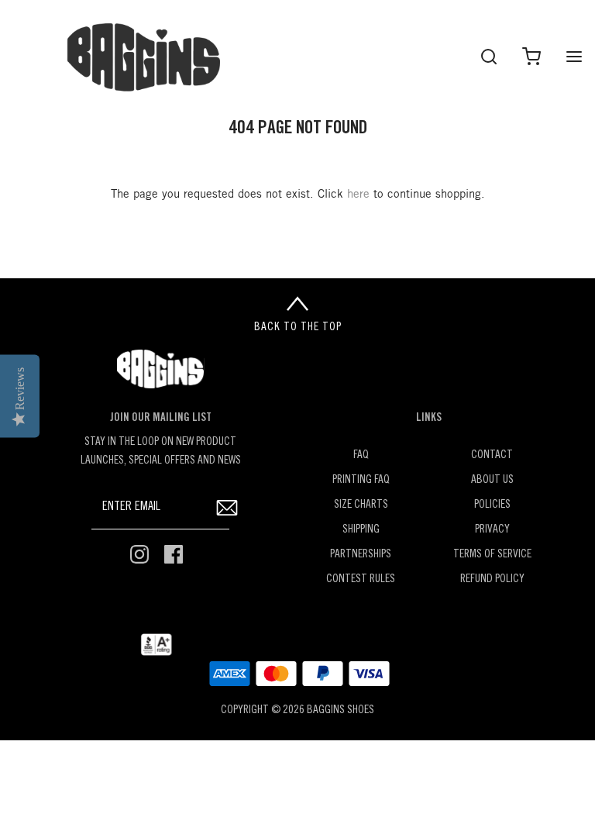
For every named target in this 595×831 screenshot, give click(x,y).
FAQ (361, 455)
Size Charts (361, 505)
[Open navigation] (573, 56)
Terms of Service (492, 554)
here (358, 194)
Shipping (361, 530)
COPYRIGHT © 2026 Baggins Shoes (297, 710)
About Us (492, 480)
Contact (492, 455)
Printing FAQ (361, 480)
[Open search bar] (488, 56)
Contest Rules (360, 579)
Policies (492, 505)
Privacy (492, 530)
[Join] (226, 507)
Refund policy (492, 579)
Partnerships (360, 554)
